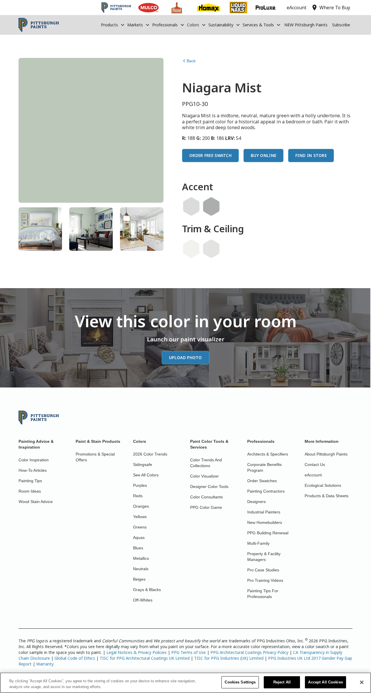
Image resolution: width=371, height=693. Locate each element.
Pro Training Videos (265, 580)
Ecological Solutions (323, 485)
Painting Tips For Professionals (262, 593)
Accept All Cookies (325, 682)
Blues (138, 548)
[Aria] (211, 248)
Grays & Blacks (147, 589)
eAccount (313, 475)
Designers (256, 501)
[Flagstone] (211, 206)
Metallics (141, 558)
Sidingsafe (142, 464)
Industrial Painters (263, 512)
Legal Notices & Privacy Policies (136, 652)
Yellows (140, 516)
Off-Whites (142, 600)
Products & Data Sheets (326, 495)
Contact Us (315, 464)
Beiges (139, 579)
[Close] (361, 682)
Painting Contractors (266, 491)
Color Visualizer (204, 476)
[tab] (40, 229)
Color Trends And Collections (206, 463)
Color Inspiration (34, 460)
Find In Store (311, 155)
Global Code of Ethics (74, 658)
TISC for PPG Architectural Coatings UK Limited (145, 658)
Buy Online (263, 155)
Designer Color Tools (209, 486)
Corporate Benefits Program (264, 467)
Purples (140, 485)
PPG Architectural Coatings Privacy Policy (249, 652)
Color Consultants (206, 497)
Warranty (45, 664)
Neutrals (140, 568)
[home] (39, 25)
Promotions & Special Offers (95, 457)
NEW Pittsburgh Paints (306, 25)
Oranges (141, 506)
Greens (140, 527)
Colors (193, 25)
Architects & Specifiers (267, 454)
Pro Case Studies (263, 570)
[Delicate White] (191, 248)
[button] (113, 25)
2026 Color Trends (150, 454)
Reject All (282, 682)
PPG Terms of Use (188, 652)
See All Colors (146, 475)
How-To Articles (33, 470)
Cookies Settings (240, 682)
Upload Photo (185, 357)
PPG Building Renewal (267, 533)
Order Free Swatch (210, 155)
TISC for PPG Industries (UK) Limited (228, 658)
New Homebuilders (264, 522)
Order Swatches (262, 480)
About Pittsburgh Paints (326, 454)
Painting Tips (30, 480)
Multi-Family (258, 543)
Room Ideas (30, 491)
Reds (138, 495)
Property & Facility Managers (264, 556)
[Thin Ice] (191, 206)
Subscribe (341, 25)
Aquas (139, 537)
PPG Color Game (206, 507)
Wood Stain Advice (36, 501)
